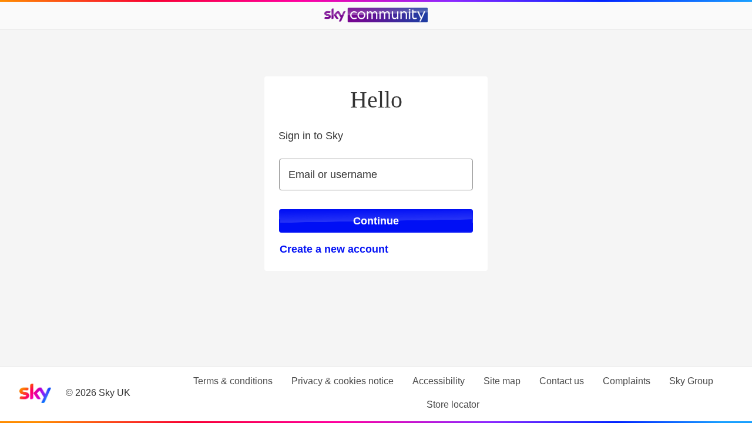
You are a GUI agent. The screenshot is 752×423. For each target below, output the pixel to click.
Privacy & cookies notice (342, 381)
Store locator (453, 404)
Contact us (561, 381)
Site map (502, 381)
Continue (376, 221)
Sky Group (691, 381)
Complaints (626, 381)
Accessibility (438, 381)
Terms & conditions (233, 381)
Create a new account (334, 249)
